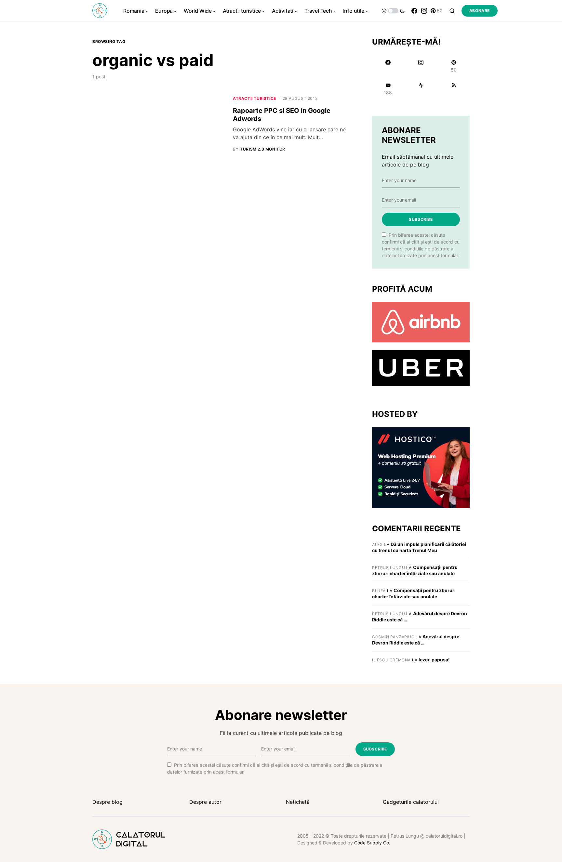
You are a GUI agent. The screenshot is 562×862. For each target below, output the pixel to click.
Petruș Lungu (388, 567)
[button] (393, 11)
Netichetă (298, 802)
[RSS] (453, 88)
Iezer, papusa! (434, 659)
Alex (377, 544)
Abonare (479, 10)
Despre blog (107, 802)
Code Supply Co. (372, 842)
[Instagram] (424, 11)
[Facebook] (414, 11)
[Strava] (420, 88)
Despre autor (205, 802)
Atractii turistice (254, 98)
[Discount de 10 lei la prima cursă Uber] (421, 368)
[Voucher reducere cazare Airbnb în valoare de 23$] (421, 321)
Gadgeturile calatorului (411, 802)
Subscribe (421, 219)
